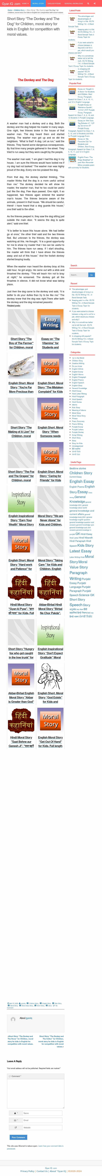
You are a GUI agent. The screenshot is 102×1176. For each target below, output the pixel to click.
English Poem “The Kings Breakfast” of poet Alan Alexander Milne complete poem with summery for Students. (81, 162)
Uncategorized (77, 446)
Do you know (77, 366)
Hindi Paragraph (78, 396)
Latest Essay (81, 550)
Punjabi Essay (28, 10)
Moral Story (38, 3)
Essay (82, 491)
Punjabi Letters (78, 429)
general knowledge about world (79, 506)
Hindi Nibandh (86, 537)
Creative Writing (78, 363)
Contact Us (42, 1171)
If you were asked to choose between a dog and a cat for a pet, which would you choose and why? (81, 47)
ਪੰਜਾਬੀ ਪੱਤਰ (76, 454)
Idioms (74, 404)
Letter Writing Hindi (77, 557)
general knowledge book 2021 (80, 515)
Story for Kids (77, 443)
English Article (77, 369)
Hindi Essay (76, 391)
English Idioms (77, 374)
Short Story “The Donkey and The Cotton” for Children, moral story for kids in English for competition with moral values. (51, 1041)
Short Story (40, 1005)
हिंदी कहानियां (76, 448)
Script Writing (77, 435)
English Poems (54, 3)
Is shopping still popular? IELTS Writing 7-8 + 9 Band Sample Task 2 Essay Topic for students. (81, 74)
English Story (46, 1003)
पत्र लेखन (80, 609)
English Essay (77, 371)
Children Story (33, 1003)
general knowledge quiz (85, 524)
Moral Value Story (27, 1005)
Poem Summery (78, 421)
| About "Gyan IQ (57, 1171)
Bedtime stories (78, 468)
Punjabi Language (78, 585)
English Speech (78, 382)
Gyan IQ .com (11, 3)
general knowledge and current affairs (82, 512)
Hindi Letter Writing (79, 393)
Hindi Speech (77, 399)
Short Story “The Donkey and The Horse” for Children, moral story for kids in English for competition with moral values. (20, 1040)
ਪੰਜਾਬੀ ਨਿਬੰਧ (76, 451)
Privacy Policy (27, 1171)
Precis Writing (77, 424)
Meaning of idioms (79, 410)
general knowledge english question (81, 518)
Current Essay (76, 476)
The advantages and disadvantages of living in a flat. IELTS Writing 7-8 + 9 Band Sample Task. (81, 21)
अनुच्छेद (73, 609)
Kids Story (58, 1003)
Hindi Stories (77, 402)
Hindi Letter (74, 537)
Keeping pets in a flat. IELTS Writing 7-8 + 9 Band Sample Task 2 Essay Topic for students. (81, 34)
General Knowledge (74, 3)
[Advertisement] (35, 57)
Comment (16, 1076)
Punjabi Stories (78, 432)
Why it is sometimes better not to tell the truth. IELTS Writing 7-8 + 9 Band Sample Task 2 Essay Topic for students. (81, 60)
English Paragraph (79, 377)
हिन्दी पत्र (90, 613)
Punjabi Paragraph (80, 589)
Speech (76, 604)
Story (50, 1005)
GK (78, 533)
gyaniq (23, 1003)
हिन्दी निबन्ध (41, 10)
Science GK (86, 595)
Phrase (74, 418)
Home (24, 3)
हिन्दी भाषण (74, 616)
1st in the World (78, 358)
